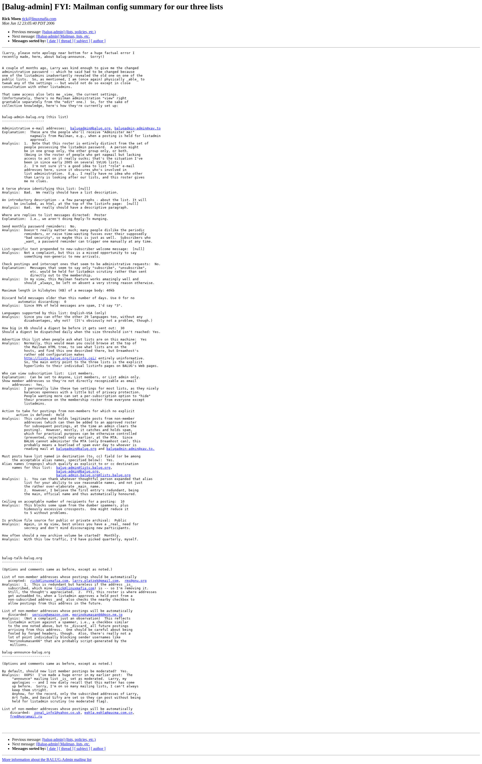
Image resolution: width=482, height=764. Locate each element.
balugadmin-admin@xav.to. (130, 449)
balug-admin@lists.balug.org (83, 467)
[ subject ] (82, 41)
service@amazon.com (50, 614)
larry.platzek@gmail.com (95, 581)
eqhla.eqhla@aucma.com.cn (108, 712)
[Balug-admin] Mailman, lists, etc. (63, 36)
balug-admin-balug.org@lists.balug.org (93, 475)
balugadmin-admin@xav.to (137, 128)
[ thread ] (66, 41)
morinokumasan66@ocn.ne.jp (97, 614)
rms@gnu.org (136, 581)
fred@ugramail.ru (26, 716)
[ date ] (52, 41)
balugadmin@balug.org (90, 128)
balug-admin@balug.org (77, 471)
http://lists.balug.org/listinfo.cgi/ (60, 358)
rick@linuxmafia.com (39, 19)
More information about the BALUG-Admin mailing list (46, 759)
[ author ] (98, 41)
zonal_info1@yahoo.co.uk (57, 712)
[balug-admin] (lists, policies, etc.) (69, 32)
